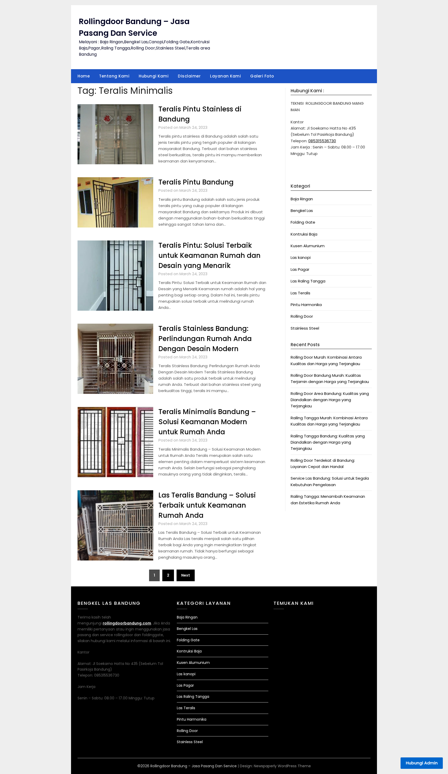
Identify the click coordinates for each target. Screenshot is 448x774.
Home (84, 76)
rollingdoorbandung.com (127, 623)
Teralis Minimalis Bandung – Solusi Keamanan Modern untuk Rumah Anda (207, 422)
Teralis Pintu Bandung (196, 182)
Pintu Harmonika (306, 304)
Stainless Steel (305, 328)
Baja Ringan (302, 199)
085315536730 (322, 141)
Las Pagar (300, 269)
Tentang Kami (114, 76)
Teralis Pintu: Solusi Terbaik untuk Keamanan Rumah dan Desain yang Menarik (209, 255)
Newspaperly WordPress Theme (282, 766)
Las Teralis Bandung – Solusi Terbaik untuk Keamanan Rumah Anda (207, 505)
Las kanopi (301, 257)
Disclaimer (189, 76)
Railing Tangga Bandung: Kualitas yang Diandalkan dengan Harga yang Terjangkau (328, 442)
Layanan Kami (225, 76)
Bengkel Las (302, 210)
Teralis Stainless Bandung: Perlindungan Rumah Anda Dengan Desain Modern (205, 338)
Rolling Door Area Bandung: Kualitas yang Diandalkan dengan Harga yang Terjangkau (330, 400)
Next (185, 575)
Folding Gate (303, 222)
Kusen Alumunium (308, 245)
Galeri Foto (262, 76)
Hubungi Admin (422, 763)
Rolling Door (302, 316)
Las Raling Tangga (308, 281)
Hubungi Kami (154, 76)
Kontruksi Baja (304, 234)
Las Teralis (300, 293)
